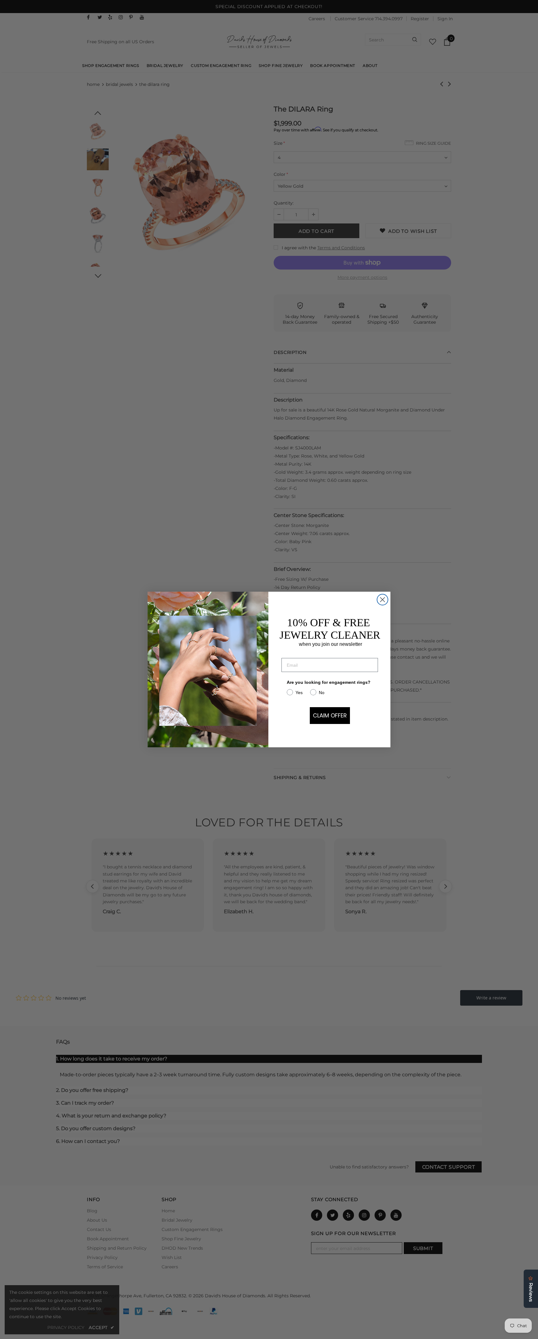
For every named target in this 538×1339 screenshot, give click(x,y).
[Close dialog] (382, 599)
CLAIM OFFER (330, 715)
